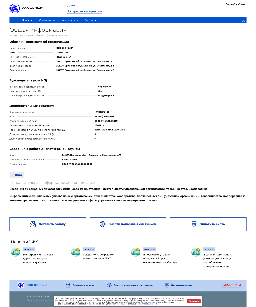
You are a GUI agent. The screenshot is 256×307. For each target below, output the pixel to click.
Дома (71, 5)
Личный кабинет (236, 4)
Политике (142, 304)
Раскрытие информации (84, 11)
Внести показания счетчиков (133, 285)
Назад (18, 175)
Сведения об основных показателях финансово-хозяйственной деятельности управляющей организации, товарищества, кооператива (108, 189)
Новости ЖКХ (24, 241)
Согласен (194, 301)
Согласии (153, 304)
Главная (13, 35)
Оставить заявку (84, 285)
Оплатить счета (181, 285)
